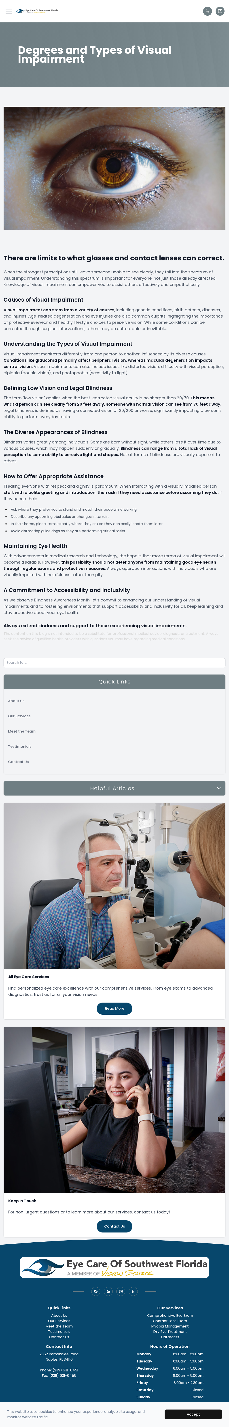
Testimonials (20, 746)
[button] (8, 11)
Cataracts (170, 1337)
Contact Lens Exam (170, 1320)
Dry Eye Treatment (170, 1331)
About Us (16, 700)
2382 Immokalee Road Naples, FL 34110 (59, 1356)
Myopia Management (170, 1326)
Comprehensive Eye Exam (170, 1315)
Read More (114, 1008)
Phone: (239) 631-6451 (59, 1370)
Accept (193, 1414)
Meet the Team (22, 731)
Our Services (19, 716)
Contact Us (18, 761)
